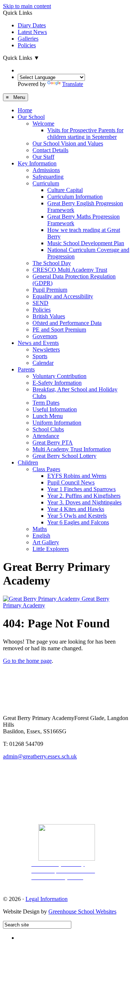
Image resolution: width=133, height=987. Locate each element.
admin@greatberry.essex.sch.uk (40, 756)
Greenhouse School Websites (82, 911)
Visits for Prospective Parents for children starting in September (85, 133)
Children (28, 462)
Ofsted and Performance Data (67, 323)
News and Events (38, 343)
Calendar (43, 363)
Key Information (37, 163)
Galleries (28, 38)
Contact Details (50, 150)
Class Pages (46, 469)
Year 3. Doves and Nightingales (84, 502)
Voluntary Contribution (59, 376)
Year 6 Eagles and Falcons (78, 522)
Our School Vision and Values (68, 143)
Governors (45, 336)
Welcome (43, 123)
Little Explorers (51, 549)
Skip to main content (27, 6)
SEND (40, 303)
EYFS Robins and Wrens (76, 476)
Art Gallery (46, 542)
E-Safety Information (57, 383)
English (41, 535)
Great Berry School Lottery (64, 456)
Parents (26, 369)
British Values (49, 316)
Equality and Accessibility (63, 296)
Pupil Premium (50, 290)
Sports (40, 356)
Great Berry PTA (53, 442)
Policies (27, 45)
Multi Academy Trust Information (72, 449)
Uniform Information (57, 422)
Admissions (46, 170)
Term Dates (46, 403)
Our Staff (43, 157)
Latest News (32, 32)
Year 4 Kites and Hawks (75, 509)
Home (25, 110)
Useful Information (55, 409)
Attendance (46, 436)
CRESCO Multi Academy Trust (70, 270)
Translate (72, 84)
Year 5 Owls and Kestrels (77, 516)
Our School (31, 117)
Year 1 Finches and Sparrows (81, 489)
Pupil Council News (71, 482)
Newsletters (46, 349)
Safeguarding (48, 177)
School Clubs (48, 429)
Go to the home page (27, 661)
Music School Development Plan (85, 243)
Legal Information (46, 899)
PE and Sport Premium (59, 329)
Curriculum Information (75, 196)
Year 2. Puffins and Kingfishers (83, 496)
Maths (40, 529)
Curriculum (46, 183)
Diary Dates (32, 25)
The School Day (52, 263)
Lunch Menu (48, 416)
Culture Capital (65, 190)
